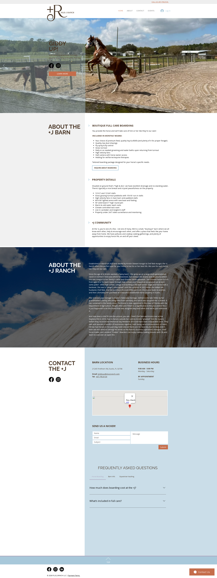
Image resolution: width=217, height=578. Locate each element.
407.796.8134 (101, 376)
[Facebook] (51, 65)
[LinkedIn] (62, 569)
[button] (129, 10)
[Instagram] (58, 65)
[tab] (98, 476)
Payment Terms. (74, 575)
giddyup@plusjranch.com (109, 374)
